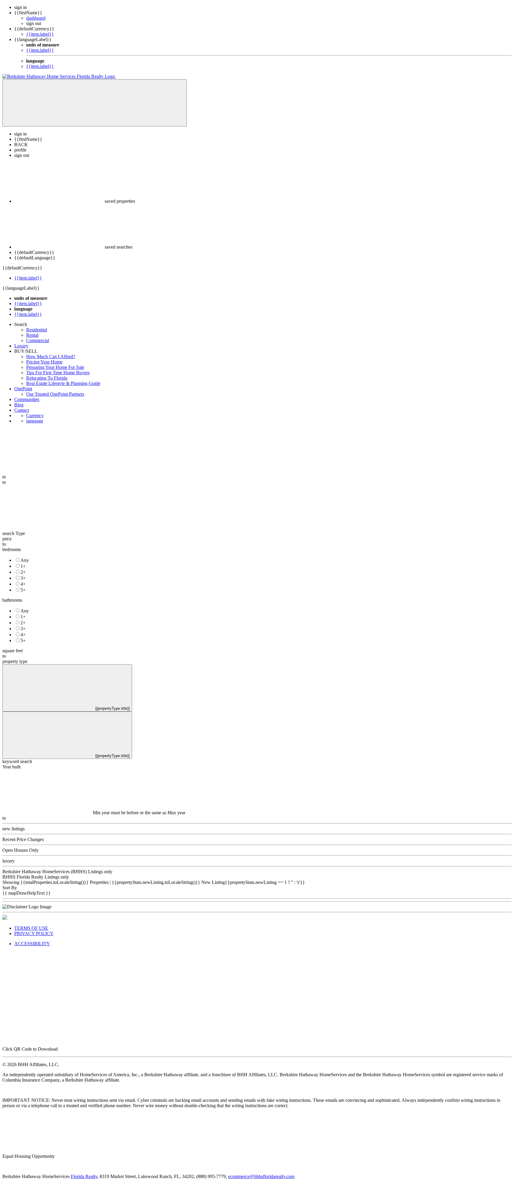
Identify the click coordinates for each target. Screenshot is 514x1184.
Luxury (21, 345)
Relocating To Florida (46, 377)
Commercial (37, 340)
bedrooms (11, 549)
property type (14, 661)
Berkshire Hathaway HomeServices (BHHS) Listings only (57, 871)
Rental (32, 335)
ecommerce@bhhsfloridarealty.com (261, 1176)
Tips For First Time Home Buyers (58, 372)
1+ (23, 566)
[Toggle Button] (94, 103)
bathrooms (12, 600)
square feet (12, 650)
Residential (36, 329)
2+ (23, 572)
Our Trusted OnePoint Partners (55, 394)
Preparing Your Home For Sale (55, 367)
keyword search (17, 761)
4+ (23, 583)
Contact (21, 410)
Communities (26, 399)
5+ (23, 589)
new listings (13, 828)
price (7, 538)
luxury (8, 860)
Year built (11, 766)
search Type (13, 533)
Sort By (9, 887)
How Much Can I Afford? (50, 356)
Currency (35, 415)
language (34, 420)
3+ (23, 578)
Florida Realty (84, 1176)
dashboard (36, 18)
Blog (18, 404)
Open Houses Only (20, 850)
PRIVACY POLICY (34, 933)
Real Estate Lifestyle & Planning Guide (63, 383)
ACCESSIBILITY (32, 943)
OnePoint (23, 388)
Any (25, 560)
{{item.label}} (40, 34)
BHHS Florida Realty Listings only (35, 876)
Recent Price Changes (23, 839)
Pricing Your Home (44, 361)
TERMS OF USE (31, 928)
